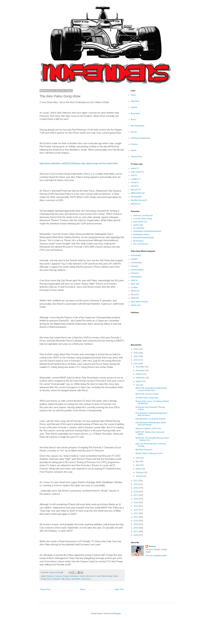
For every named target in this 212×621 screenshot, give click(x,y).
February (140, 472)
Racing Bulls (136, 197)
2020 (136, 484)
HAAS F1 (135, 186)
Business (50, 576)
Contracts (58, 576)
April (138, 465)
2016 (136, 499)
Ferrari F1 (135, 182)
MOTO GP (135, 291)
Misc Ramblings (137, 126)
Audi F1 (134, 175)
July (138, 385)
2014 (136, 506)
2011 (136, 517)
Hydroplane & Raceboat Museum (147, 231)
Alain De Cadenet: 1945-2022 (148, 428)
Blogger (117, 613)
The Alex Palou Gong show (146, 398)
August (139, 381)
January (139, 476)
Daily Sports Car (140, 222)
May (138, 461)
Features (134, 266)
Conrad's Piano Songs (142, 219)
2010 (136, 521)
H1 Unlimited (138, 228)
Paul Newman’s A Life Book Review (150, 419)
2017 (136, 495)
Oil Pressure (138, 241)
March (139, 469)
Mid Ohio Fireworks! (143, 450)
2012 (136, 513)
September (141, 378)
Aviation (134, 259)
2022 (136, 364)
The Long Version (140, 244)
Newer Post (45, 589)
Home (82, 589)
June (138, 458)
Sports (133, 150)
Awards (134, 107)
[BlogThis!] (72, 572)
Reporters (57, 579)
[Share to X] (75, 572)
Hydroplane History (141, 234)
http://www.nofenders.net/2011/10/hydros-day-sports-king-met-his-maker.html (79, 163)
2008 (136, 528)
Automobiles (136, 255)
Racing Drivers (46, 579)
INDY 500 (135, 284)
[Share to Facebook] (78, 572)
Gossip (65, 576)
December (140, 367)
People (115, 576)
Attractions (135, 101)
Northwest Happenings (140, 138)
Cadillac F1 (135, 179)
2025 (136, 353)
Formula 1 (135, 273)
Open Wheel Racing (104, 576)
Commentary (136, 263)
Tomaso (152, 546)
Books (133, 119)
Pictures (134, 144)
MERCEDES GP (138, 193)
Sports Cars (136, 305)
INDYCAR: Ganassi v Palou (147, 394)
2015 (136, 502)
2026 (136, 349)
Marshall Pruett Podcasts (143, 237)
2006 (136, 535)
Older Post (119, 589)
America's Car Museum (143, 215)
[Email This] (70, 572)
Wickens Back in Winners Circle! (149, 453)
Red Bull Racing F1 (139, 200)
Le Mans (134, 287)
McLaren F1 (91, 576)
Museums (135, 294)
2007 (136, 532)
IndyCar (83, 576)
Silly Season (66, 579)
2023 (136, 360)
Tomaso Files (136, 156)
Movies (134, 132)
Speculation (76, 579)
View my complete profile (156, 555)
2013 (136, 510)
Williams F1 (136, 204)
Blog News (135, 113)
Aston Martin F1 (137, 172)
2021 (136, 481)
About (133, 95)
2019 (136, 488)
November (140, 370)
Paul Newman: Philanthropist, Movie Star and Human (150, 424)
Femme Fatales (137, 270)
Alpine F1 (135, 168)
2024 (136, 356)
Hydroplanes (74, 576)
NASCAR (135, 298)
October (139, 374)
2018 (136, 492)
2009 (136, 524)
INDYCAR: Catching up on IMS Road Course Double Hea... (151, 389)
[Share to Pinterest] (81, 572)
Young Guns (86, 579)
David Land (138, 225)
